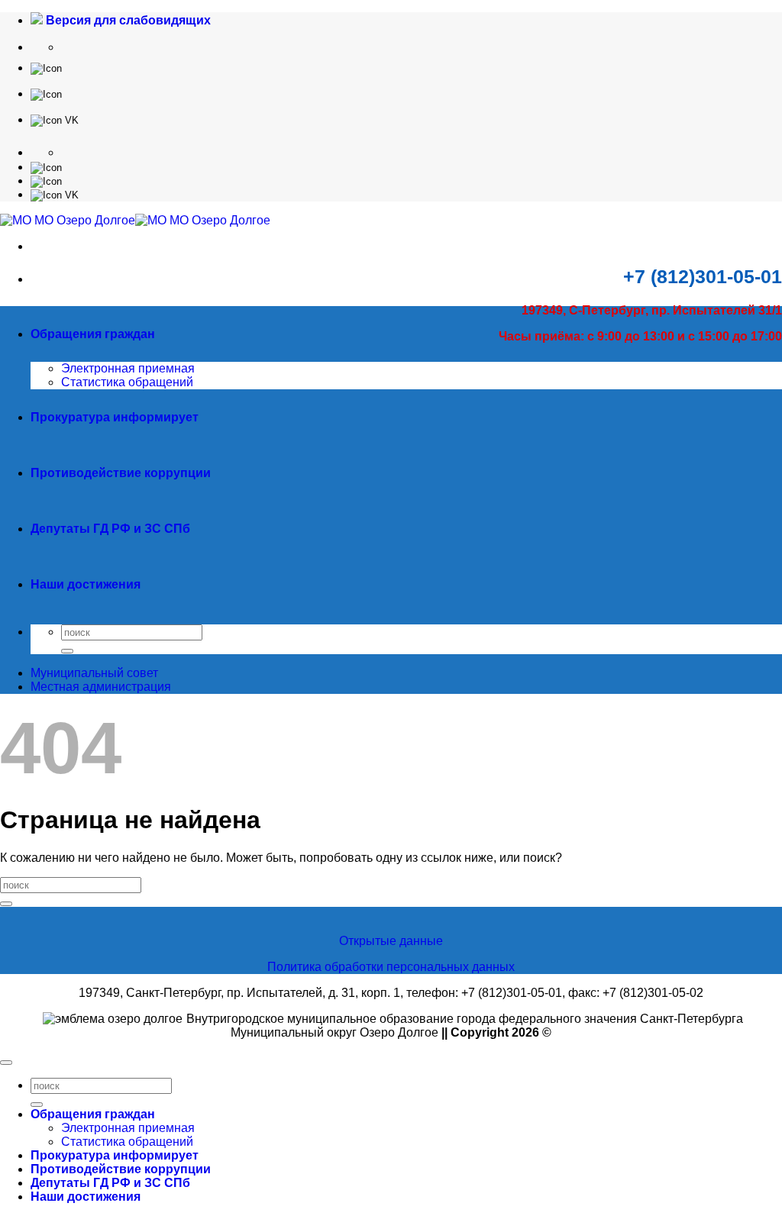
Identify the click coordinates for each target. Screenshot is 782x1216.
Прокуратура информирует (115, 417)
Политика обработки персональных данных (391, 966)
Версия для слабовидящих (127, 20)
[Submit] (67, 651)
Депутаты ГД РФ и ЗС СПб (110, 528)
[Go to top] (6, 1062)
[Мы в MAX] (46, 93)
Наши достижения (86, 584)
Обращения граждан (93, 333)
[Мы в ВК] (55, 119)
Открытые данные (391, 940)
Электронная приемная (128, 368)
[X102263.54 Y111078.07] (46, 67)
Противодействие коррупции (121, 472)
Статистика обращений (127, 382)
